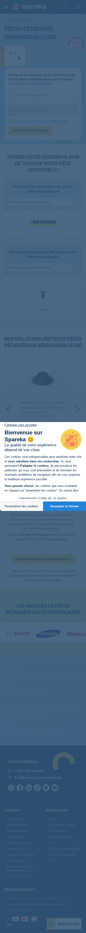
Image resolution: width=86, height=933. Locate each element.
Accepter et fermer (64, 506)
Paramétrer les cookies (21, 506)
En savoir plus (68, 490)
